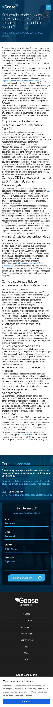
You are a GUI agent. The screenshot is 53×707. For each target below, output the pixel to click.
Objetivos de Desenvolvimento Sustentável (20, 80)
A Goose (26, 613)
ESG (48, 190)
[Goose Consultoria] (10, 6)
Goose (27, 434)
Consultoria (26, 620)
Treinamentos (26, 639)
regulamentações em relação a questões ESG (22, 264)
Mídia (26, 653)
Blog (26, 646)
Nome (7, 519)
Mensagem (9, 557)
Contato (26, 659)
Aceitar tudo (27, 701)
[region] (26, 692)
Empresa (8, 545)
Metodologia (26, 633)
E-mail (7, 532)
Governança (26, 627)
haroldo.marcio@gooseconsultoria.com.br (30, 495)
